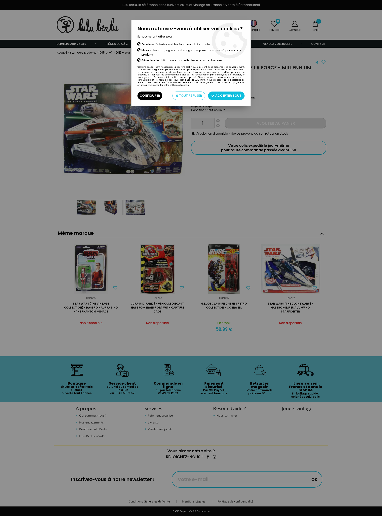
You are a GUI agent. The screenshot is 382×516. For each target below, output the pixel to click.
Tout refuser (190, 95)
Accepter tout (227, 95)
